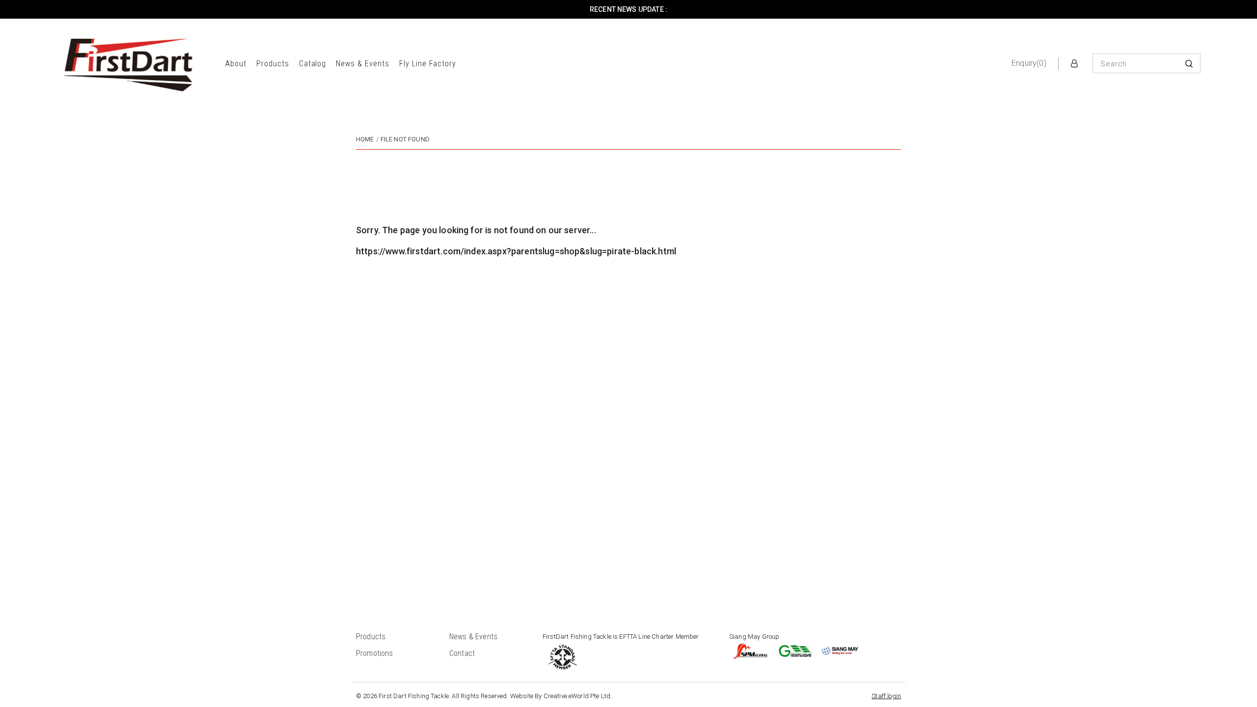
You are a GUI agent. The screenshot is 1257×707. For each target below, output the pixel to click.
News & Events (362, 63)
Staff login (886, 696)
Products (272, 63)
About (235, 63)
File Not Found (405, 139)
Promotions (374, 653)
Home (365, 139)
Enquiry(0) (1028, 63)
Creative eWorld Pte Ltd (577, 696)
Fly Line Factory (427, 63)
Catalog (313, 63)
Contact (462, 653)
